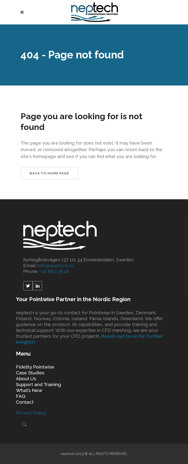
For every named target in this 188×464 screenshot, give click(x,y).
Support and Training (38, 384)
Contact (25, 402)
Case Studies (30, 372)
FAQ (20, 396)
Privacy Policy (31, 412)
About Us (26, 378)
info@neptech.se (55, 265)
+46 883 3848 (54, 271)
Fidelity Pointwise (35, 366)
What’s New (29, 390)
